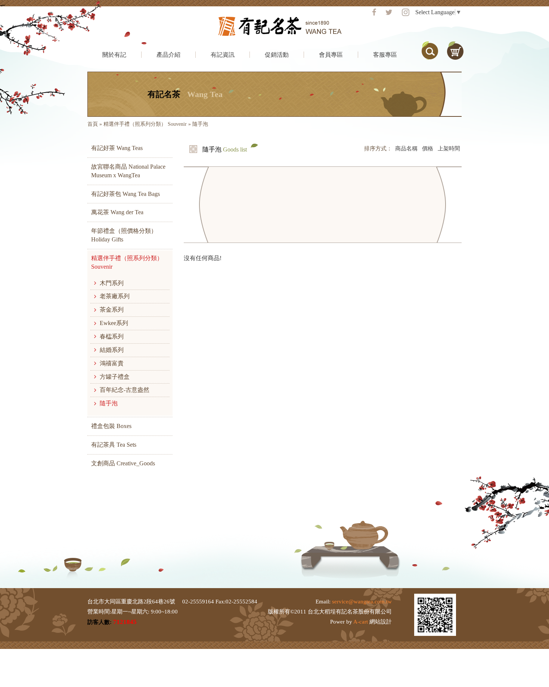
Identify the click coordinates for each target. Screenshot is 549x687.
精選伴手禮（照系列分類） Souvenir (145, 124)
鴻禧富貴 (112, 363)
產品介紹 (168, 54)
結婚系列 (112, 350)
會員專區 (331, 54)
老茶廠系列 (115, 296)
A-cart (360, 622)
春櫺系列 (112, 336)
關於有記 (114, 54)
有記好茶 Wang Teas (117, 148)
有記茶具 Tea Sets (113, 444)
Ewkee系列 (114, 323)
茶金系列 (112, 309)
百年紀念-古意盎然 (124, 390)
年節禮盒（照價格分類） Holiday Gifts (124, 235)
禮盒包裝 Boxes (111, 426)
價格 (427, 149)
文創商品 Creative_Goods (123, 463)
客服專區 (385, 54)
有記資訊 (223, 54)
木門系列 (112, 283)
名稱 (406, 149)
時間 (449, 149)
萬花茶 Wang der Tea (117, 212)
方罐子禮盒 (115, 377)
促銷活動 (277, 54)
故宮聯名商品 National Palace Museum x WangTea (128, 170)
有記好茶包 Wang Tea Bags (125, 194)
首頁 (92, 124)
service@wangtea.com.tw (362, 602)
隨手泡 (109, 403)
